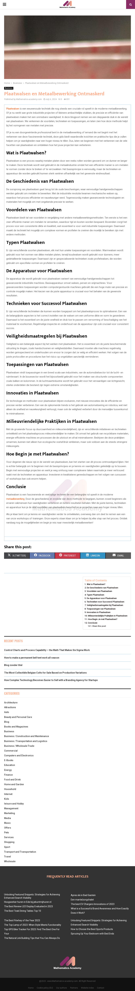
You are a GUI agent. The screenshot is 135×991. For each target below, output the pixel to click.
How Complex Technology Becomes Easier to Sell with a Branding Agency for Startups (51, 680)
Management (11, 808)
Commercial (11, 750)
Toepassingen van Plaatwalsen (101, 609)
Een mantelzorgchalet (82, 899)
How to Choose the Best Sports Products (92, 929)
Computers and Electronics (19, 755)
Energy (8, 770)
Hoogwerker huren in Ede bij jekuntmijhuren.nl (27, 902)
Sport (7, 847)
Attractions (10, 707)
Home (31, 988)
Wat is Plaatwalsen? (96, 584)
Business (9, 88)
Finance (8, 774)
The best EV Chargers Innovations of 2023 (92, 904)
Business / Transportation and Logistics (25, 741)
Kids (6, 799)
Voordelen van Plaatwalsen (99, 591)
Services (9, 837)
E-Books (8, 760)
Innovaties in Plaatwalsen (98, 612)
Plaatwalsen (12, 108)
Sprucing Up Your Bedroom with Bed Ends (92, 933)
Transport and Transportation (20, 851)
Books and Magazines (16, 726)
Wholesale (9, 861)
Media (7, 818)
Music (7, 823)
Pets (6, 832)
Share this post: (99, 626)
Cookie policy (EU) (45, 988)
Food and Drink (12, 779)
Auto (6, 712)
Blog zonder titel (13, 665)
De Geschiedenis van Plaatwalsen (102, 587)
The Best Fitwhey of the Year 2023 (22, 920)
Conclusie (92, 623)
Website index (87, 988)
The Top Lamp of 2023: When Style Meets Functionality (32, 925)
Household (10, 789)
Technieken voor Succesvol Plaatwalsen (105, 601)
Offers (7, 827)
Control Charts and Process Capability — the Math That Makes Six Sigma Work (47, 650)
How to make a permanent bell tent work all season (31, 657)
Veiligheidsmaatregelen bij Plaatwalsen (105, 605)
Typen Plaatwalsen (95, 595)
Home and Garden (14, 784)
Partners (74, 988)
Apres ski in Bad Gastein (83, 895)
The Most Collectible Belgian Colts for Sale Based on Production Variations (45, 672)
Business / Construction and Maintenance (26, 736)
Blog (6, 722)
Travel (7, 856)
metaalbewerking (15, 498)
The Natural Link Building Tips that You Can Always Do (32, 938)
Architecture (10, 702)
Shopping (9, 842)
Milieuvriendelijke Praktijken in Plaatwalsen (107, 615)
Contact (100, 988)
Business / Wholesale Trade (19, 746)
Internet (8, 794)
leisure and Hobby (14, 803)
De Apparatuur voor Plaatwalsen (102, 598)
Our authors (61, 988)
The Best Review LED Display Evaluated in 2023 (28, 906)
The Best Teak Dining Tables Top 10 (22, 911)
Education (9, 765)
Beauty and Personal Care (18, 717)
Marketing (9, 813)
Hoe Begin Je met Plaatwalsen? (102, 619)
